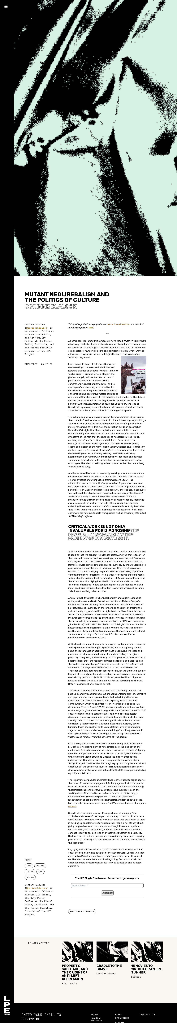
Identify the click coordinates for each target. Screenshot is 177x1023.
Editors (136, 976)
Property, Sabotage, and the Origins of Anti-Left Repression (75, 972)
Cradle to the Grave (109, 967)
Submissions (122, 1018)
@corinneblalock (36, 327)
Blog (118, 1014)
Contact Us (147, 1014)
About (94, 1014)
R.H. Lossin (69, 983)
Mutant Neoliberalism (119, 324)
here (91, 327)
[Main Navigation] (7, 7)
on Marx (72, 806)
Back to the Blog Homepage (82, 912)
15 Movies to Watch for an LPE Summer (146, 969)
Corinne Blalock (51, 306)
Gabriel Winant (106, 973)
